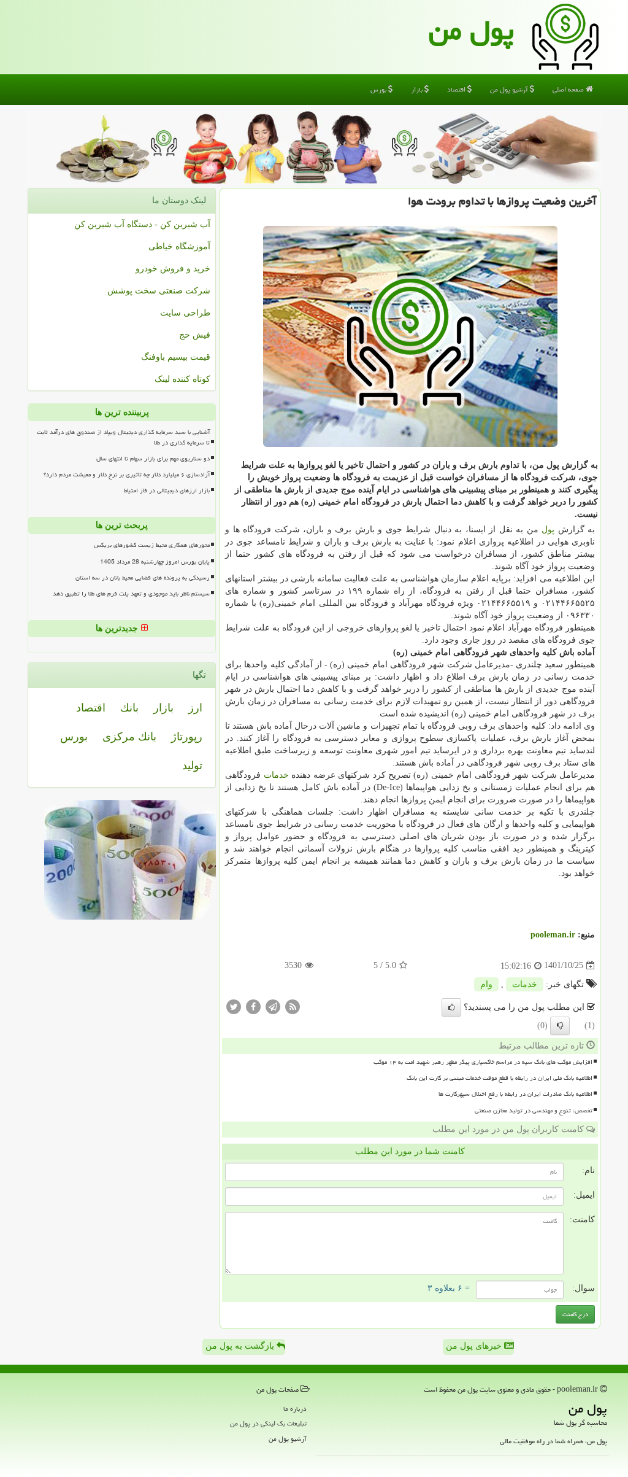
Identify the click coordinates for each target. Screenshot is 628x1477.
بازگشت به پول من (241, 1346)
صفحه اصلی (569, 89)
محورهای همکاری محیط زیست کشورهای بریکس (152, 545)
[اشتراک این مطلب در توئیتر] (233, 1005)
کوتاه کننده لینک (182, 379)
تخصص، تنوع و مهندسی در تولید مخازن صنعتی (533, 1110)
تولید (192, 765)
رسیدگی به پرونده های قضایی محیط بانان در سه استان (142, 578)
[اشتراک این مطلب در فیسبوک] (253, 1005)
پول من (471, 30)
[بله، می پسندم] (451, 1007)
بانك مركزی (129, 737)
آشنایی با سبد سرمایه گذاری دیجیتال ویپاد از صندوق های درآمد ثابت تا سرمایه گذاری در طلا (123, 437)
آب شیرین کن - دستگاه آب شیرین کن (142, 224)
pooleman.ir (552, 934)
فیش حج (194, 334)
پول (548, 529)
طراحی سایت (185, 312)
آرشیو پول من (510, 89)
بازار (417, 89)
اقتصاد (457, 89)
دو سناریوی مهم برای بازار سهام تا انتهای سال (153, 458)
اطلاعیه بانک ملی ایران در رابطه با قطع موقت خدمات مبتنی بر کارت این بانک (499, 1078)
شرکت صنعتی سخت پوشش (158, 290)
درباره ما (295, 1408)
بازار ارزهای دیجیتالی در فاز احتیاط (167, 490)
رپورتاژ (186, 737)
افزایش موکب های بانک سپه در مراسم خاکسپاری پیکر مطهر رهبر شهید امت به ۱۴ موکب (482, 1062)
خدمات (276, 775)
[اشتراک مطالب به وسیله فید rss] (292, 1005)
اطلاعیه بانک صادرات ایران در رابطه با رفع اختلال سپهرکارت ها (515, 1094)
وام (486, 984)
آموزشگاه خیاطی (179, 246)
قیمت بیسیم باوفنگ (175, 357)
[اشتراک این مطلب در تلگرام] (272, 1005)
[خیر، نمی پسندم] (560, 1026)
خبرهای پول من (475, 1346)
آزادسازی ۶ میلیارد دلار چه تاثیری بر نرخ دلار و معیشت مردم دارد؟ (127, 474)
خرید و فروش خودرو (173, 268)
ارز (195, 708)
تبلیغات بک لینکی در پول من (268, 1423)
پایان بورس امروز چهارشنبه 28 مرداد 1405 (155, 562)
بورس (379, 89)
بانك (129, 708)
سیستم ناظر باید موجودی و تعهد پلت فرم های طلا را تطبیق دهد (131, 593)
